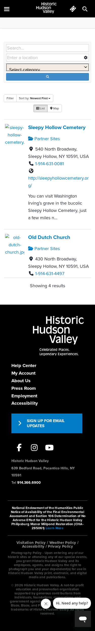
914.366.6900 (29, 482)
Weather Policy (62, 542)
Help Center (23, 365)
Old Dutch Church (49, 237)
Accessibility (24, 403)
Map (55, 108)
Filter (10, 98)
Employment (24, 396)
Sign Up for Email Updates (46, 423)
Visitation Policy (31, 542)
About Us (21, 380)
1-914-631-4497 (49, 273)
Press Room (23, 388)
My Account (23, 373)
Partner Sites (46, 138)
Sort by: (33, 98)
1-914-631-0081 (49, 163)
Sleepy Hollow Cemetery (57, 127)
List (42, 108)
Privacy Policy (60, 546)
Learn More (54, 528)
